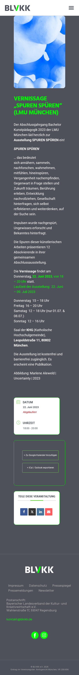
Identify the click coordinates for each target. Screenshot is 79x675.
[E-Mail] (48, 512)
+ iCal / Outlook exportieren (40, 467)
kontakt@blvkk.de (19, 619)
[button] (71, 8)
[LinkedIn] (40, 512)
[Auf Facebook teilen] (24, 512)
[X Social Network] (32, 512)
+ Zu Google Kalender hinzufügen (40, 455)
